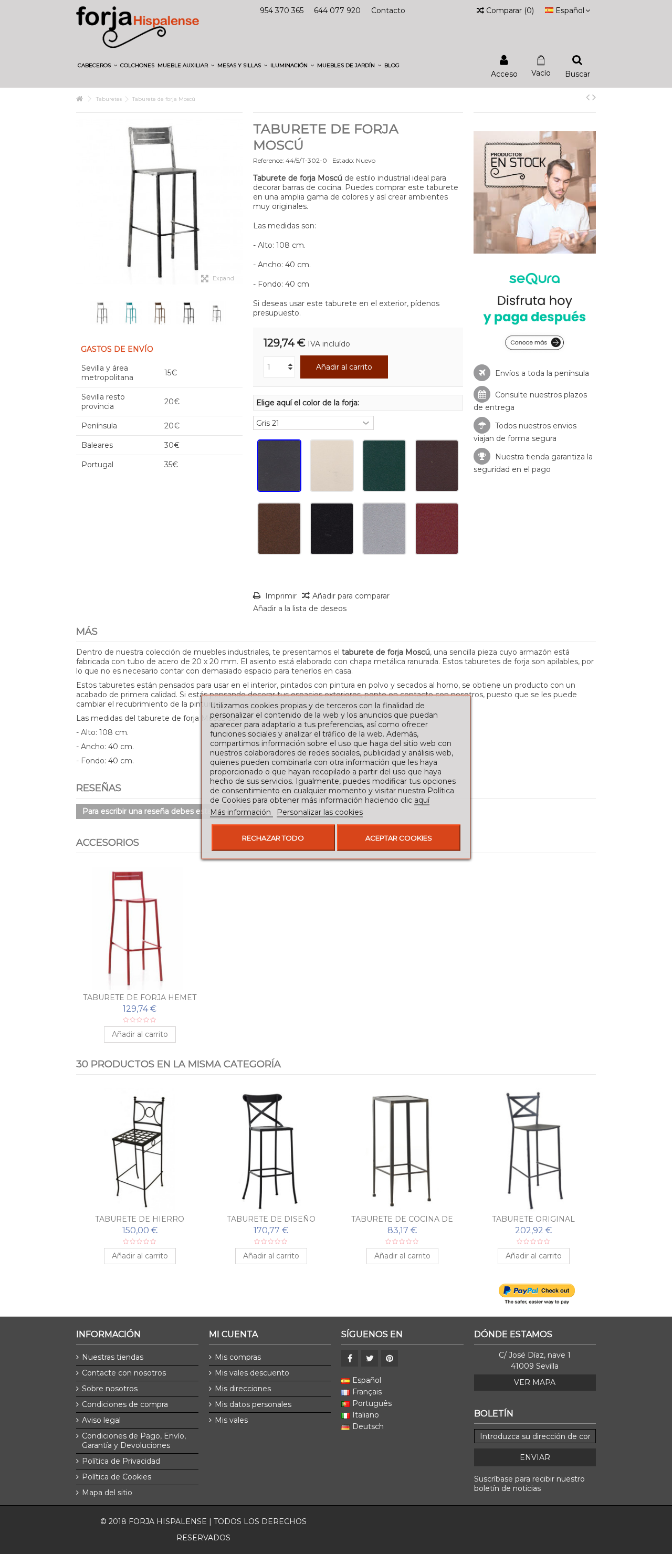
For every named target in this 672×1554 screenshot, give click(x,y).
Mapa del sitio (107, 1492)
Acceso (504, 73)
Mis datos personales (253, 1404)
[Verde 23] (384, 465)
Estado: (343, 160)
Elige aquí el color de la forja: (308, 402)
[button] (97, 65)
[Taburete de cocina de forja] (402, 1150)
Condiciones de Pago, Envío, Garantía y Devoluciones (134, 1440)
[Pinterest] (389, 1358)
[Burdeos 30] (437, 528)
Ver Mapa (534, 1382)
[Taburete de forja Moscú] (101, 313)
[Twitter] (369, 1358)
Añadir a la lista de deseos (299, 608)
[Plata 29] (384, 528)
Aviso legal (101, 1420)
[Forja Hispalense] (137, 27)
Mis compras (238, 1357)
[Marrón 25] (437, 465)
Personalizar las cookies (320, 812)
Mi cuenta (233, 1334)
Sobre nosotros (110, 1388)
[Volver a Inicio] (79, 99)
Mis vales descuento (252, 1373)
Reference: (268, 160)
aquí (421, 800)
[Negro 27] (332, 528)
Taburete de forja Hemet (139, 997)
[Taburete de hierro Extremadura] (139, 1150)
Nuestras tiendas (112, 1357)
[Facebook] (349, 1358)
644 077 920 (337, 10)
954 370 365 (281, 10)
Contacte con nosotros (124, 1373)
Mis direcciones (243, 1388)
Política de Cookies (116, 1477)
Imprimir (280, 596)
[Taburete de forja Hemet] (139, 928)
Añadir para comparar (351, 596)
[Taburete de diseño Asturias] (271, 1150)
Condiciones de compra (125, 1404)
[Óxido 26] (279, 528)
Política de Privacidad (121, 1461)
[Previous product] (588, 97)
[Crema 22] (332, 465)
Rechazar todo (273, 838)
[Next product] (594, 97)
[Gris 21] (279, 465)
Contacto (388, 10)
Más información (241, 812)
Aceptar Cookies (398, 838)
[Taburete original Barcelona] (533, 1150)
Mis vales (231, 1420)
